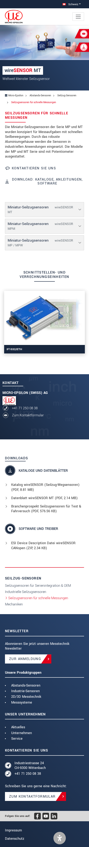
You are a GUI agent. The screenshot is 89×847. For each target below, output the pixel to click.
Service (17, 738)
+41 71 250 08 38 (25, 408)
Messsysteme (21, 702)
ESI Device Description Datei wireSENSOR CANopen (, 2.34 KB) (43, 545)
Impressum (13, 830)
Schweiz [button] (72, 4)
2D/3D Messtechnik (26, 696)
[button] (59, 838)
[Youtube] (45, 816)
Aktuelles (18, 727)
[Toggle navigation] (78, 16)
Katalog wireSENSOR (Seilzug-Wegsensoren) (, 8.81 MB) (45, 487)
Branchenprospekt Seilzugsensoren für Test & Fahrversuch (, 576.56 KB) (46, 509)
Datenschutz (14, 838)
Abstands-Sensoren (25, 685)
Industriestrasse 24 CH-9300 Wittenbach (30, 765)
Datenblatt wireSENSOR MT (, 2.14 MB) (44, 498)
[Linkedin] (54, 816)
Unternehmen (21, 733)
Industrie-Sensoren (25, 691)
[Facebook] (37, 816)
